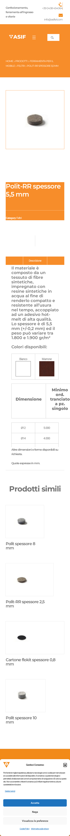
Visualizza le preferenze (35, 820)
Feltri (21, 65)
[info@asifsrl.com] (60, 15)
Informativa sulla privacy (40, 829)
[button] (65, 765)
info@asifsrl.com (53, 19)
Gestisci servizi (10, 791)
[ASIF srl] (17, 37)
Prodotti (21, 61)
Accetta (35, 803)
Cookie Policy (24, 829)
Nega (35, 811)
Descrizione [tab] (35, 260)
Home (9, 61)
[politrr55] (35, 119)
